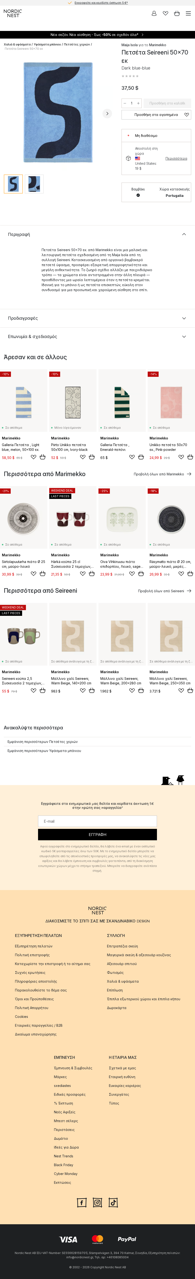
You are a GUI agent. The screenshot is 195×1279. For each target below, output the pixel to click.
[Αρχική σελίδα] (13, 13)
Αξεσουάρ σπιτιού (122, 964)
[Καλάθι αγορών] (177, 13)
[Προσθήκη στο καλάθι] (42, 457)
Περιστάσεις (64, 1130)
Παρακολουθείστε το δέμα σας (41, 990)
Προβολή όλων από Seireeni (161, 591)
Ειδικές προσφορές (70, 1094)
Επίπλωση (115, 990)
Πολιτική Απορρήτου (31, 1008)
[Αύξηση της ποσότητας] (138, 103)
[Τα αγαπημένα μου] (165, 13)
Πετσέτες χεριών (77, 44)
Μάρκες (60, 1077)
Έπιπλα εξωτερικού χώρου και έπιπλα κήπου (143, 999)
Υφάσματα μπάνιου (47, 44)
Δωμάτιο (61, 1138)
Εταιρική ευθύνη (122, 1077)
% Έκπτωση (63, 1103)
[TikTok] (113, 1201)
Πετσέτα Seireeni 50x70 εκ (24, 48)
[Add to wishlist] (33, 457)
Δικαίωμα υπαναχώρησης (36, 1034)
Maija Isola (130, 45)
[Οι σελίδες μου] (154, 13)
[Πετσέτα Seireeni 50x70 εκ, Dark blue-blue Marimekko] (58, 113)
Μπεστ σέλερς (66, 1121)
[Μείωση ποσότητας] (125, 103)
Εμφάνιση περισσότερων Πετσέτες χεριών (43, 742)
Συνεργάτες (119, 1094)
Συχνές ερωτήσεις (30, 972)
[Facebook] (82, 1201)
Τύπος (114, 1103)
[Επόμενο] (107, 113)
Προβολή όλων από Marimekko (159, 474)
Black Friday (63, 1165)
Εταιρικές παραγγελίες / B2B (39, 1025)
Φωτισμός (115, 972)
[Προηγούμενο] (8, 113)
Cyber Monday (66, 1174)
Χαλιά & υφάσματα (17, 44)
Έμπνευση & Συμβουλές (73, 1068)
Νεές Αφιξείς (64, 1112)
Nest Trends (63, 1156)
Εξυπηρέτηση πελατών (34, 946)
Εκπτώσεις (62, 1182)
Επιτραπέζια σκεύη (122, 946)
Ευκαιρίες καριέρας (125, 1086)
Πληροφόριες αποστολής (36, 981)
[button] (130, 76)
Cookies (21, 1017)
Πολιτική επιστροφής (32, 955)
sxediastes (62, 1086)
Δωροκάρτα (117, 1008)
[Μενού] (188, 13)
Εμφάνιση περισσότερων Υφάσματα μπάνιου (44, 751)
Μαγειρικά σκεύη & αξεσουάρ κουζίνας (139, 955)
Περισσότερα (176, 158)
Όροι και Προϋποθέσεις (34, 999)
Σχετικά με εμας (122, 1068)
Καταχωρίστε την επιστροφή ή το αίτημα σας (52, 964)
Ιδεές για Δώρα (66, 1147)
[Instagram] (97, 1201)
